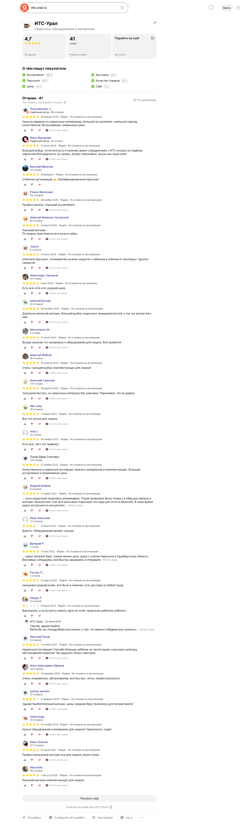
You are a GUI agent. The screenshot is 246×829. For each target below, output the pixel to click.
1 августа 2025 (49, 775)
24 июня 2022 (48, 525)
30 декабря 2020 (50, 673)
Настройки (105, 817)
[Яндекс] (24, 7)
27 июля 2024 (48, 145)
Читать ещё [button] (146, 629)
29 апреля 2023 (49, 362)
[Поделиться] (154, 22)
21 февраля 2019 (50, 699)
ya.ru (129, 817)
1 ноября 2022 (49, 493)
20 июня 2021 (48, 749)
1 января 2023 (49, 413)
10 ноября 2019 (49, 724)
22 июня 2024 (48, 254)
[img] (30, 116)
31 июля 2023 (48, 337)
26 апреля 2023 (49, 388)
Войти (227, 7)
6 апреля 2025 (49, 225)
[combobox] (73, 8)
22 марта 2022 (49, 580)
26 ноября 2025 (49, 199)
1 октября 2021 (49, 644)
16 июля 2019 (48, 605)
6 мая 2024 (47, 283)
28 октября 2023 (50, 308)
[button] (144, 100)
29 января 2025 (49, 116)
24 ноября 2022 (49, 439)
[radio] (25, 130)
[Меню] (238, 8)
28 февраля (47, 174)
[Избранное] (211, 7)
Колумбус (34, 817)
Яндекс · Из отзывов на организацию (81, 116)
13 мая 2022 (48, 551)
